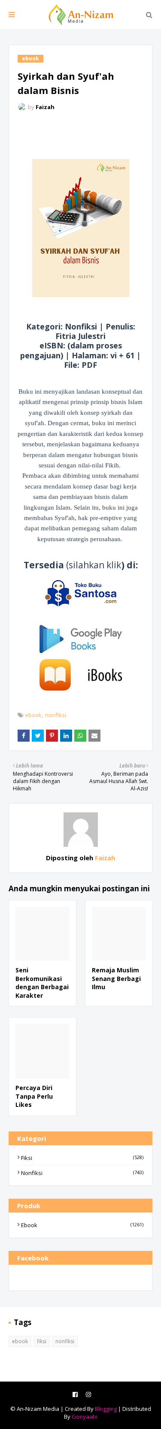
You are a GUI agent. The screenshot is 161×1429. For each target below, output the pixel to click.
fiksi (82, 1158)
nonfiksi (55, 715)
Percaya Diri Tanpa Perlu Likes (34, 1096)
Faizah (45, 107)
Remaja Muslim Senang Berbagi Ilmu (116, 978)
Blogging (106, 1409)
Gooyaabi (84, 1416)
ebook (33, 715)
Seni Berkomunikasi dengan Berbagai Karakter (42, 983)
